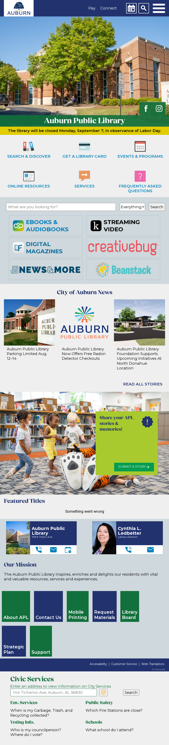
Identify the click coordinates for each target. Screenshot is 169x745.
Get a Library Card (84, 156)
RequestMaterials (104, 615)
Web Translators (152, 664)
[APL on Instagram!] (159, 108)
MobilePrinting (77, 615)
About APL (16, 617)
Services (84, 186)
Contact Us (48, 617)
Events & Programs (140, 156)
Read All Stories (142, 384)
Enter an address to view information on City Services (60, 686)
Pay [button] (91, 8)
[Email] (53, 549)
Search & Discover (28, 156)
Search (156, 207)
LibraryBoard (129, 615)
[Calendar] (131, 8)
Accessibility (98, 664)
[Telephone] (38, 549)
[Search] (143, 8)
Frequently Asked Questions (140, 188)
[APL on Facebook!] (146, 108)
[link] (19, 8)
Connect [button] (108, 8)
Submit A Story (132, 467)
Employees (158, 669)
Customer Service (124, 664)
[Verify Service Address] (103, 692)
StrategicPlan (14, 649)
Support (41, 652)
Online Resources (29, 186)
